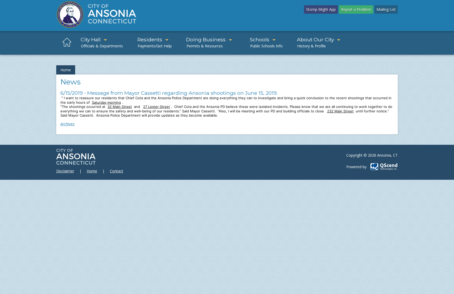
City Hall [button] (91, 39)
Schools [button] (259, 39)
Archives (67, 123)
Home (65, 69)
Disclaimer (65, 170)
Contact (116, 170)
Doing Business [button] (206, 39)
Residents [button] (149, 39)
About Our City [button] (315, 39)
